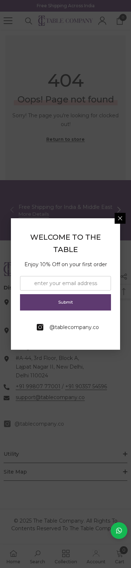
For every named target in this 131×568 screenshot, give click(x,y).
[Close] (120, 218)
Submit (65, 302)
